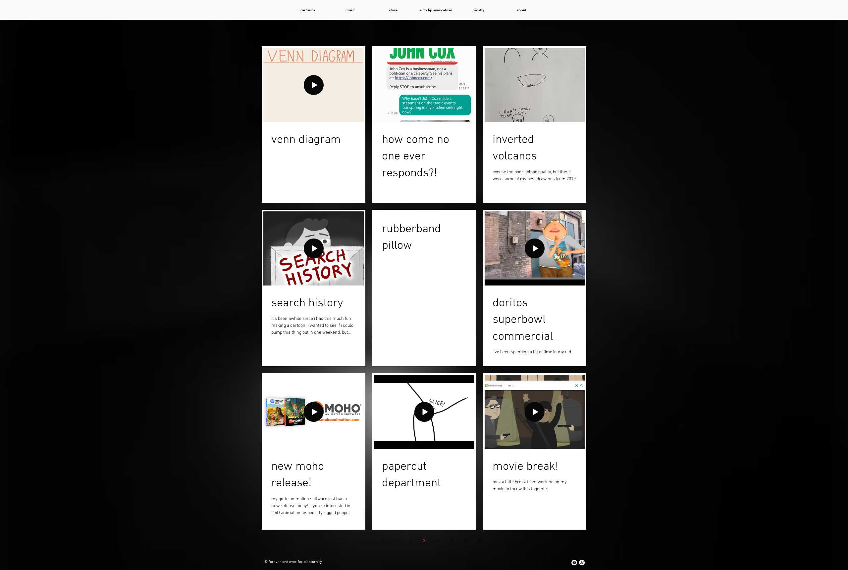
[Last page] (480, 541)
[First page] (368, 541)
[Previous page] (382, 541)
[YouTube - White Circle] (574, 562)
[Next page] (466, 541)
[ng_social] (582, 562)
